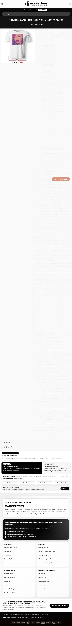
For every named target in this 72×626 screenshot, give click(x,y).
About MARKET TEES (10, 547)
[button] (2, 4)
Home (31, 24)
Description (7, 443)
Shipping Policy (43, 547)
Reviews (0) (8, 447)
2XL (43, 136)
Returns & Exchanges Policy (46, 551)
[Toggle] (1, 443)
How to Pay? (8, 559)
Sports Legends (9, 585)
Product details (54, 224)
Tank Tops (39, 24)
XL (65, 130)
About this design (54, 202)
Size (54, 123)
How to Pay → (64, 488)
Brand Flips (41, 573)
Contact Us (7, 551)
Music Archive (8, 573)
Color (54, 86)
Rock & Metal (42, 585)
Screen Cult (7, 581)
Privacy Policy (42, 555)
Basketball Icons (43, 589)
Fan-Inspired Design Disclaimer (47, 562)
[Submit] (68, 14)
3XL (53, 136)
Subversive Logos (9, 589)
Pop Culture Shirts (9, 593)
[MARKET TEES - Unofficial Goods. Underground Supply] (36, 4)
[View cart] (69, 4)
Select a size (61, 179)
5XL (53, 143)
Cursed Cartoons (9, 577)
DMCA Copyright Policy (45, 559)
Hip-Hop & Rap (42, 577)
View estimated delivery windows (54, 193)
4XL (63, 136)
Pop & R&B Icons (43, 581)
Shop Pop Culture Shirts (59, 605)
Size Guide (7, 555)
